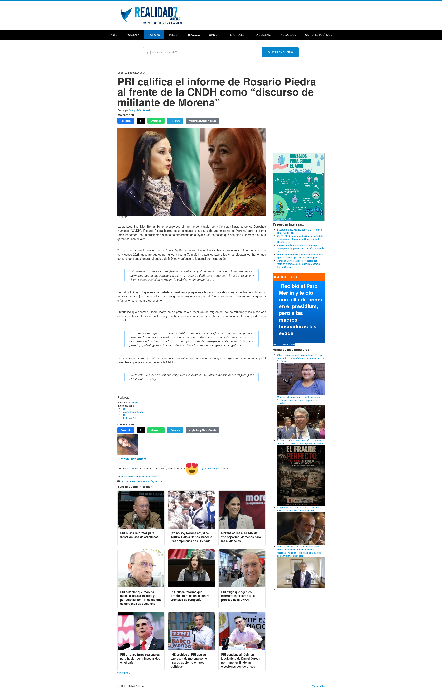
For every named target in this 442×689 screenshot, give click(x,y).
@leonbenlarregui (210, 468)
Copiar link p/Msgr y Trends (202, 120)
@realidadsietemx (148, 476)
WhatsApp (156, 120)
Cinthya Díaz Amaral (139, 110)
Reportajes (236, 34)
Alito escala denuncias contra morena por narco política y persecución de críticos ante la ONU (300, 248)
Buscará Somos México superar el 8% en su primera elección (299, 231)
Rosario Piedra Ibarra (132, 411)
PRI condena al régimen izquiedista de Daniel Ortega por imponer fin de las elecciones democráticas (240, 660)
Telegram (175, 120)
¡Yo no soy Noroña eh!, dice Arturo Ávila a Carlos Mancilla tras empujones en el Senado (191, 537)
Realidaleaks (262, 34)
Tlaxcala (194, 34)
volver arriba (123, 672)
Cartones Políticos (318, 34)
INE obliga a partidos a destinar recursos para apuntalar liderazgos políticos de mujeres (300, 256)
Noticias (154, 34)
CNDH (125, 415)
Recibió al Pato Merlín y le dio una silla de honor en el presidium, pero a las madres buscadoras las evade (301, 309)
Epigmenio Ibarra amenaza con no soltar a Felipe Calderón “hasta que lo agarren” (298, 509)
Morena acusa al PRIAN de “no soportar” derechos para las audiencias (241, 537)
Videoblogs (288, 34)
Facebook (126, 120)
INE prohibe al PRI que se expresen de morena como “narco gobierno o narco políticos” (189, 660)
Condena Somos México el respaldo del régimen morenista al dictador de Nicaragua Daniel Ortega (298, 263)
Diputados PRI (129, 418)
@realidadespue (129, 476)
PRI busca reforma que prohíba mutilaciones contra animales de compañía (190, 596)
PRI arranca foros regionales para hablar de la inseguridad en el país (140, 658)
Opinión (214, 34)
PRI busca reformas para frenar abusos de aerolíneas (139, 535)
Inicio (113, 34)
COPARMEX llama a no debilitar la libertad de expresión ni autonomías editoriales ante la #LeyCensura (300, 239)
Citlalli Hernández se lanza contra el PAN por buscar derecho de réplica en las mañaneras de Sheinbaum (300, 358)
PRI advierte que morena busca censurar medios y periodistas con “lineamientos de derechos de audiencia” (140, 598)
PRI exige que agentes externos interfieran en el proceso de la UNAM (238, 596)
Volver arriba (318, 685)
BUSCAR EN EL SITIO (280, 52)
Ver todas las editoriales (284, 344)
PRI (124, 408)
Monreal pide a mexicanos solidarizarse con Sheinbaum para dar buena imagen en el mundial (299, 400)
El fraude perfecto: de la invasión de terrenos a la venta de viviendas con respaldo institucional (300, 442)
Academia (133, 34)
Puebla (173, 34)
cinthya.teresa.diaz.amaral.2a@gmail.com (142, 481)
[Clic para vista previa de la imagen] (191, 171)
